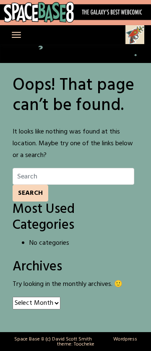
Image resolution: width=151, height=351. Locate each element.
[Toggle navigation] (16, 35)
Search (30, 193)
